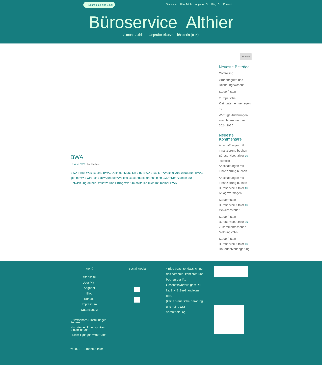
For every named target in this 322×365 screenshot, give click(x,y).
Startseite (171, 4)
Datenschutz (89, 309)
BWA (76, 157)
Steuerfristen (227, 91)
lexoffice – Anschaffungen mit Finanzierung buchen (233, 166)
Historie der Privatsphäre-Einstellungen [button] (87, 328)
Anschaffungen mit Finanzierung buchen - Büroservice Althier (234, 150)
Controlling (226, 73)
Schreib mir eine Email (100, 4)
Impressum (89, 304)
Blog (213, 4)
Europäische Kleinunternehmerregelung (235, 103)
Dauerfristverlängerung (234, 249)
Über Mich (186, 4)
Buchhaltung (93, 164)
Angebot (199, 4)
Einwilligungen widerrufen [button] (89, 335)
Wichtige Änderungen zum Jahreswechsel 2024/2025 (233, 120)
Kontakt (227, 4)
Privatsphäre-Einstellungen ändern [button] (88, 321)
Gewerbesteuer (229, 210)
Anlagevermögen (230, 193)
